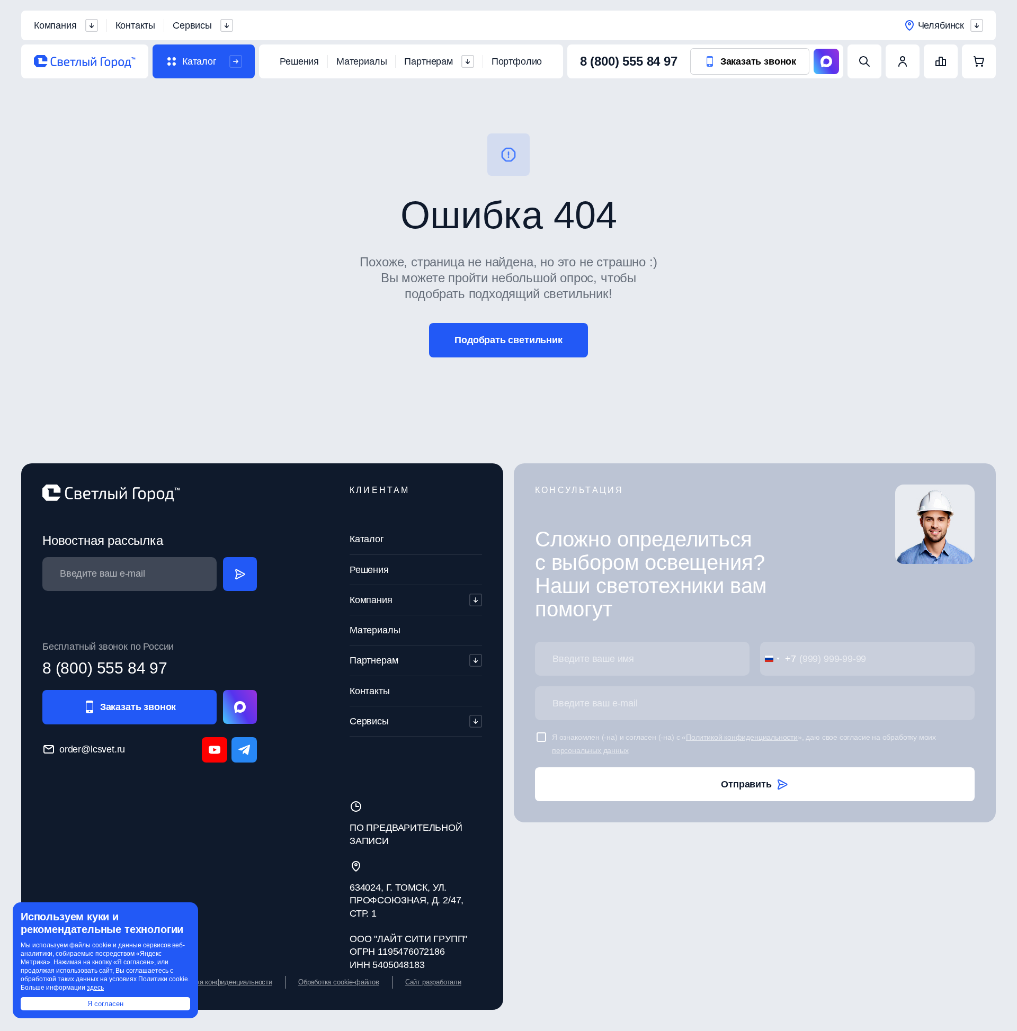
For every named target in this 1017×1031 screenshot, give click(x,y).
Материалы (361, 61)
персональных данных (590, 750)
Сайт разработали (433, 982)
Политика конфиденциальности (223, 982)
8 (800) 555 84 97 (628, 61)
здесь (95, 987)
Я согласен (105, 1004)
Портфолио (517, 61)
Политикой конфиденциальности (742, 737)
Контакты (135, 25)
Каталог (367, 539)
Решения (299, 61)
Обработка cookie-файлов (338, 982)
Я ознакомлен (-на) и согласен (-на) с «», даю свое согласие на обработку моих (744, 743)
